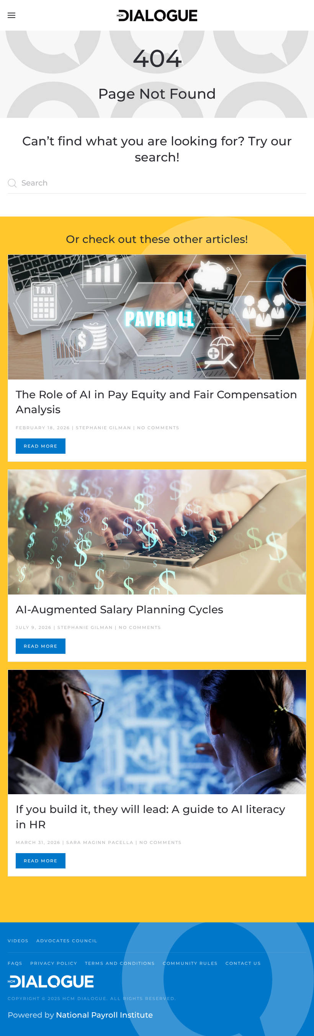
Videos (18, 940)
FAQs (15, 963)
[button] (11, 15)
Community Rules (190, 963)
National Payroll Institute (104, 1015)
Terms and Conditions (120, 963)
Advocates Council (67, 940)
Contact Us (243, 963)
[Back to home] (157, 15)
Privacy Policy (53, 963)
